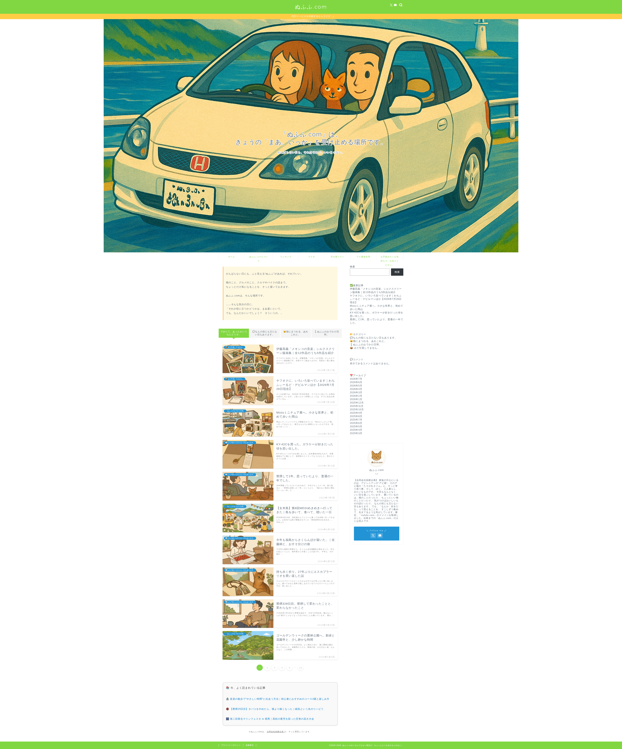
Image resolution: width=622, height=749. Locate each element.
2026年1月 (356, 399)
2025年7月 (356, 419)
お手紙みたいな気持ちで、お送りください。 (390, 257)
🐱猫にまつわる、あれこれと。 (295, 333)
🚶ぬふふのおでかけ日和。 (326, 333)
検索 (352, 266)
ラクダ (311, 256)
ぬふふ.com (311, 6)
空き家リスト (337, 256)
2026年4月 (356, 389)
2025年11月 (356, 406)
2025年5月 (356, 426)
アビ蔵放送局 (363, 256)
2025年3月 (356, 433)
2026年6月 (356, 382)
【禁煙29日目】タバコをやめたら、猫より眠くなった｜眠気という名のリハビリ (277, 709)
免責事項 (249, 745)
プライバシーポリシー (231, 745)
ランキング (286, 256)
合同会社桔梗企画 (275, 732)
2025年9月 (356, 412)
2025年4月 (356, 429)
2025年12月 (357, 402)
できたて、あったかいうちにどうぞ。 (233, 333)
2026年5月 (356, 385)
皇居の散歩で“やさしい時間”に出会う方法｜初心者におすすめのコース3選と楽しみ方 (279, 698)
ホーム (231, 256)
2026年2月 (356, 395)
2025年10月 (357, 409)
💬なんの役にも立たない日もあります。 (264, 333)
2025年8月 (356, 416)
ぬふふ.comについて (258, 257)
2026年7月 (356, 378)
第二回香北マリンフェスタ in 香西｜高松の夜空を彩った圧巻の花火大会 (272, 718)
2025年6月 (356, 423)
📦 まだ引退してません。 (365, 347)
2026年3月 (356, 392)
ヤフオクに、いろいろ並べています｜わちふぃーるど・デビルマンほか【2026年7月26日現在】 (376, 299)
